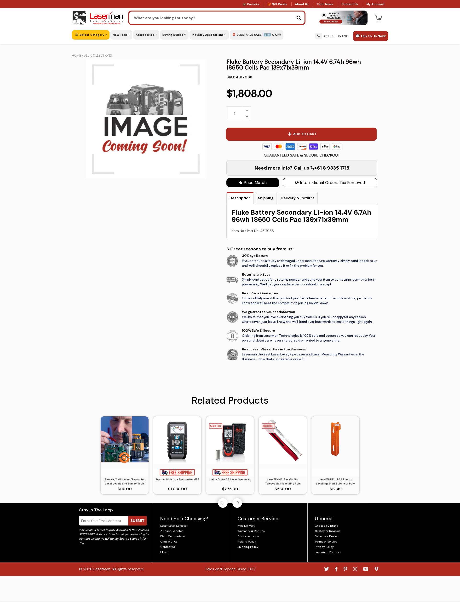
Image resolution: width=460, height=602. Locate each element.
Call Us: (230, 327)
